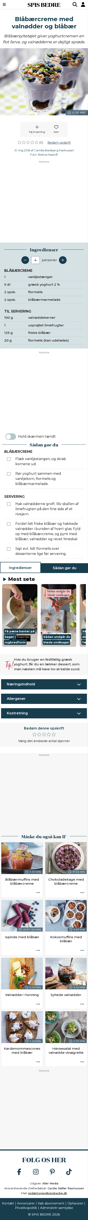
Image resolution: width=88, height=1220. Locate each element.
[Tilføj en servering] (63, 260)
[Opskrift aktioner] (38, 893)
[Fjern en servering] (25, 260)
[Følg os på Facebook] (19, 1172)
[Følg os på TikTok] (69, 1172)
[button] (19, 615)
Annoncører (26, 1203)
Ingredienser (20, 568)
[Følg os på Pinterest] (52, 1172)
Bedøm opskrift (59, 143)
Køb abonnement (51, 1203)
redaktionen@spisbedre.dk (47, 1193)
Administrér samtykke (56, 1208)
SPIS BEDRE (44, 4)
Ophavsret (75, 1203)
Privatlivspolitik (26, 1208)
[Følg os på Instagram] (36, 1172)
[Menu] (10, 4)
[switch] (10, 436)
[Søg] (75, 4)
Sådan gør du (64, 568)
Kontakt (8, 1203)
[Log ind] (83, 4)
